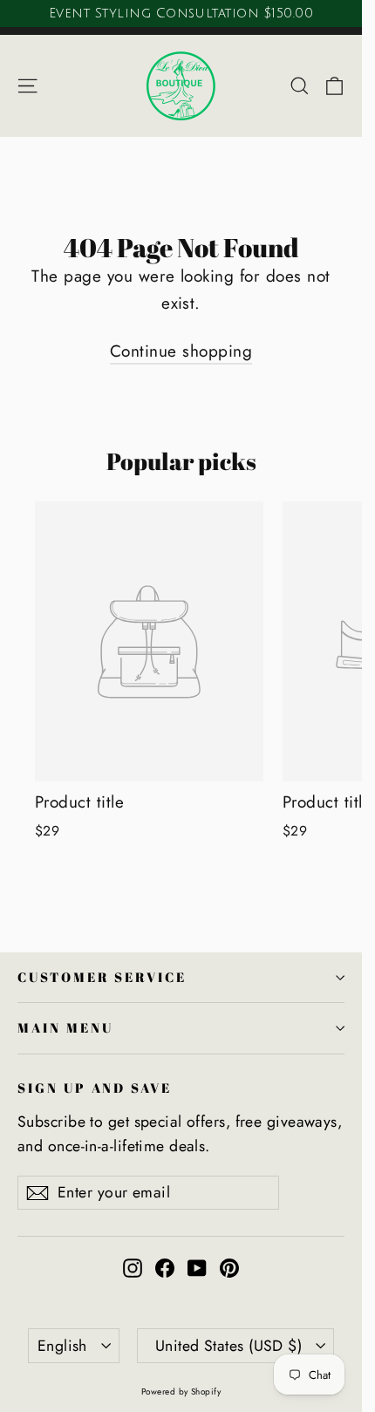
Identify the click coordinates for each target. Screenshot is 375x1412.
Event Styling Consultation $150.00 (181, 13)
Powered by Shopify (181, 1391)
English (62, 1345)
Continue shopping (181, 351)
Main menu (64, 1027)
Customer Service (102, 977)
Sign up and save (94, 1087)
